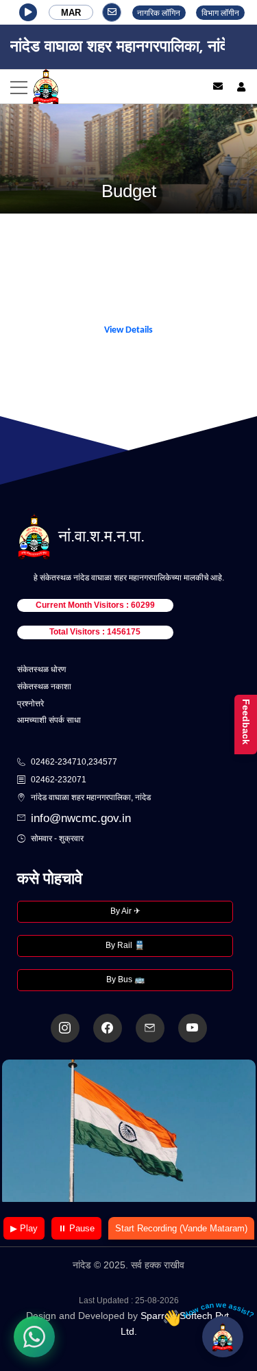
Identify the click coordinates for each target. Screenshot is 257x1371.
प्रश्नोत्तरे (30, 703)
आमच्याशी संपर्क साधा (49, 720)
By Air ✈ (125, 911)
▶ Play (24, 1228)
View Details (128, 330)
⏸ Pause (76, 1228)
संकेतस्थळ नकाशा (44, 686)
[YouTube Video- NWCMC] (192, 1028)
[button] (28, 12)
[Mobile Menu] (96, 86)
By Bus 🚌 (125, 979)
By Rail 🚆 (125, 945)
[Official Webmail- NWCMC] (150, 1028)
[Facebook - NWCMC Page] (107, 1028)
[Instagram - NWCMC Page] (65, 1028)
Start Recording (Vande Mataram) (181, 1228)
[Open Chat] (222, 1336)
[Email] (218, 86)
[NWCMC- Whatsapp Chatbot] (34, 1336)
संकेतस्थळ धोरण (41, 669)
